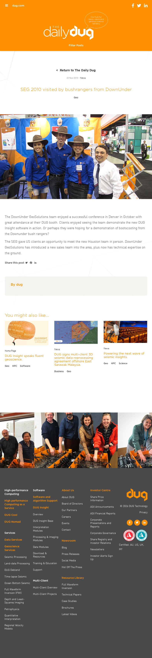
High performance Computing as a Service (16, 504)
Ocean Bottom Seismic (17, 582)
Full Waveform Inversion (70, 586)
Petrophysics (11, 609)
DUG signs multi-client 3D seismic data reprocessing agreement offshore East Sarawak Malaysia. (73, 360)
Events (65, 523)
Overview (38, 514)
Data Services (13, 539)
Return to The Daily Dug (78, 70)
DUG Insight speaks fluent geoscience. (24, 357)
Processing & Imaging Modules (45, 538)
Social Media (69, 560)
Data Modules (41, 546)
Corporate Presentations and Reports (100, 523)
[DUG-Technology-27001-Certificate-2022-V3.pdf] (141, 535)
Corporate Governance (103, 533)
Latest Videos (69, 614)
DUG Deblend (12, 569)
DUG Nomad (12, 521)
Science (123, 363)
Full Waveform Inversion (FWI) (13, 590)
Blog (64, 547)
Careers (66, 516)
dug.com (18, 5)
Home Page (10, 350)
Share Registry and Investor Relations (101, 540)
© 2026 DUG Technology (134, 505)
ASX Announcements (102, 506)
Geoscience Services (11, 548)
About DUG (68, 497)
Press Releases (70, 553)
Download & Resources (40, 554)
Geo (76, 97)
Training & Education (45, 563)
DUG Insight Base (43, 520)
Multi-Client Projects (45, 593)
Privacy (143, 512)
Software (25, 366)
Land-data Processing (17, 563)
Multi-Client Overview (45, 587)
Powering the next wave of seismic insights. (124, 355)
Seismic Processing (15, 556)
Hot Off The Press (72, 567)
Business (59, 371)
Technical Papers (71, 594)
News (83, 77)
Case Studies (69, 600)
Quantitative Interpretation (12, 617)
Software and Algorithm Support (45, 498)
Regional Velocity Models (13, 626)
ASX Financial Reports (102, 513)
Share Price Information (97, 498)
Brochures (68, 607)
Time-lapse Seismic (15, 576)
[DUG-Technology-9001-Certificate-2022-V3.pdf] (129, 535)
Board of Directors (72, 503)
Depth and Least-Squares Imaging (14, 600)
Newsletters (97, 549)
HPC (14, 366)
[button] (76, 45)
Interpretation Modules (41, 528)
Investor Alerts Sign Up (101, 557)
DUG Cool (10, 514)
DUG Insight (41, 507)
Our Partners (69, 510)
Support (37, 569)
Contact (66, 529)
